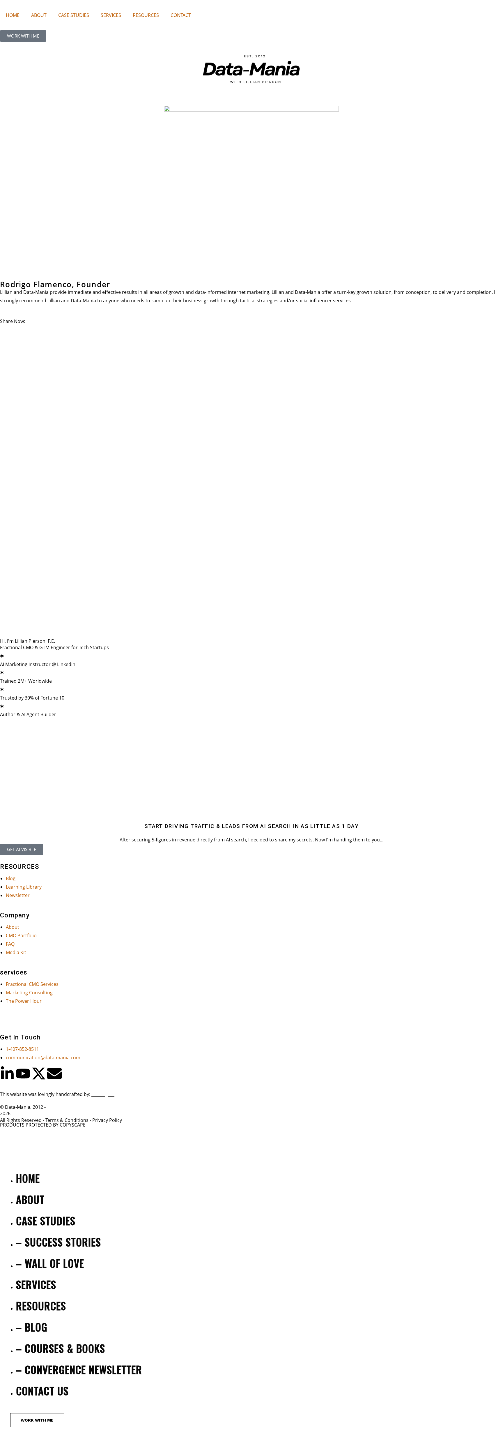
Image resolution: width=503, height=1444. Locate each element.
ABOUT (39, 15)
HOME (13, 15)
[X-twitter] (38, 1073)
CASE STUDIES (73, 15)
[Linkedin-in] (7, 1073)
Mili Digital (102, 1094)
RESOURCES (146, 15)
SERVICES (111, 15)
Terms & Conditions (66, 1120)
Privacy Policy (107, 1120)
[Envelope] (54, 1073)
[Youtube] (23, 1073)
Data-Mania (17, 1107)
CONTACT (181, 15)
